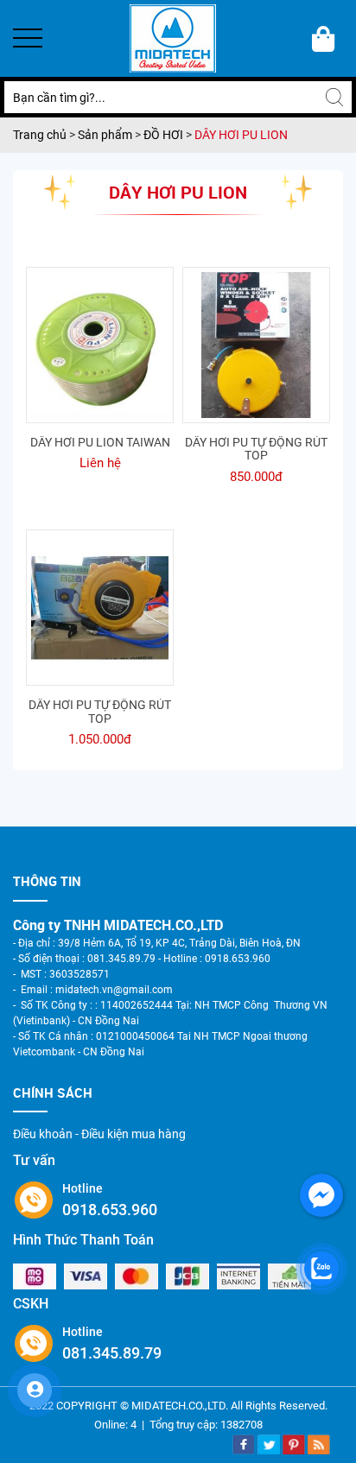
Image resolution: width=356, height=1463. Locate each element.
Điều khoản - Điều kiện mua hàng (99, 1134)
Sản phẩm (106, 135)
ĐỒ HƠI (163, 135)
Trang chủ (41, 135)
